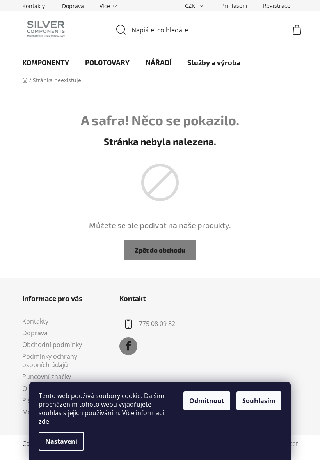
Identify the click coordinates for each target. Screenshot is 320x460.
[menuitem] (45, 62)
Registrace (276, 5)
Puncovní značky (46, 376)
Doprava (73, 6)
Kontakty (33, 6)
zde (44, 421)
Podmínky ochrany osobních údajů (49, 360)
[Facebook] (128, 346)
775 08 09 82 (157, 323)
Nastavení (61, 441)
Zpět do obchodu (160, 250)
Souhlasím (259, 400)
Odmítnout (206, 400)
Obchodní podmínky (52, 344)
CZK (191, 5)
